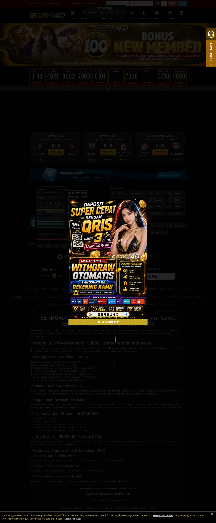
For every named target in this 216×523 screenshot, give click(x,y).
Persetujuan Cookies (163, 515)
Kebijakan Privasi (73, 518)
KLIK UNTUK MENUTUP (108, 322)
